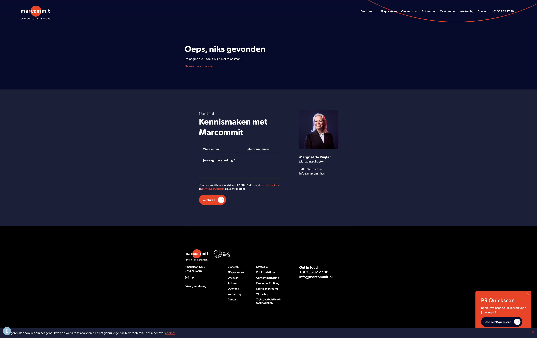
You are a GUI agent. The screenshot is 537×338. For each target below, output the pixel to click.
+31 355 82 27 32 (310, 169)
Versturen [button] (209, 200)
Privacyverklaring (195, 286)
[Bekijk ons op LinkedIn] (193, 277)
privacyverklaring (271, 185)
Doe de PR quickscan (498, 322)
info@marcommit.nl (312, 173)
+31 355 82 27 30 (503, 11)
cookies (170, 333)
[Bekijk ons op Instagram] (187, 277)
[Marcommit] (35, 11)
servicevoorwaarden (213, 188)
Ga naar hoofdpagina (199, 66)
